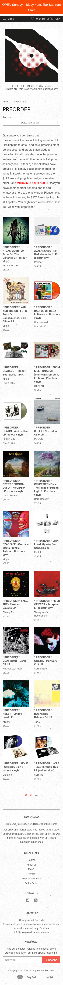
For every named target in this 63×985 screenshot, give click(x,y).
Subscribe (51, 960)
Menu (10, 18)
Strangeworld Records (41, 970)
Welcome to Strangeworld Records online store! (31, 823)
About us (31, 864)
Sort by (7, 117)
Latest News (31, 817)
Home (5, 101)
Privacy (31, 874)
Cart (57, 18)
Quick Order (31, 883)
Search (32, 860)
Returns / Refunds (32, 878)
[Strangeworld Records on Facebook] (28, 901)
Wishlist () (42, 19)
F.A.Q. (31, 869)
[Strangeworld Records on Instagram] (36, 901)
